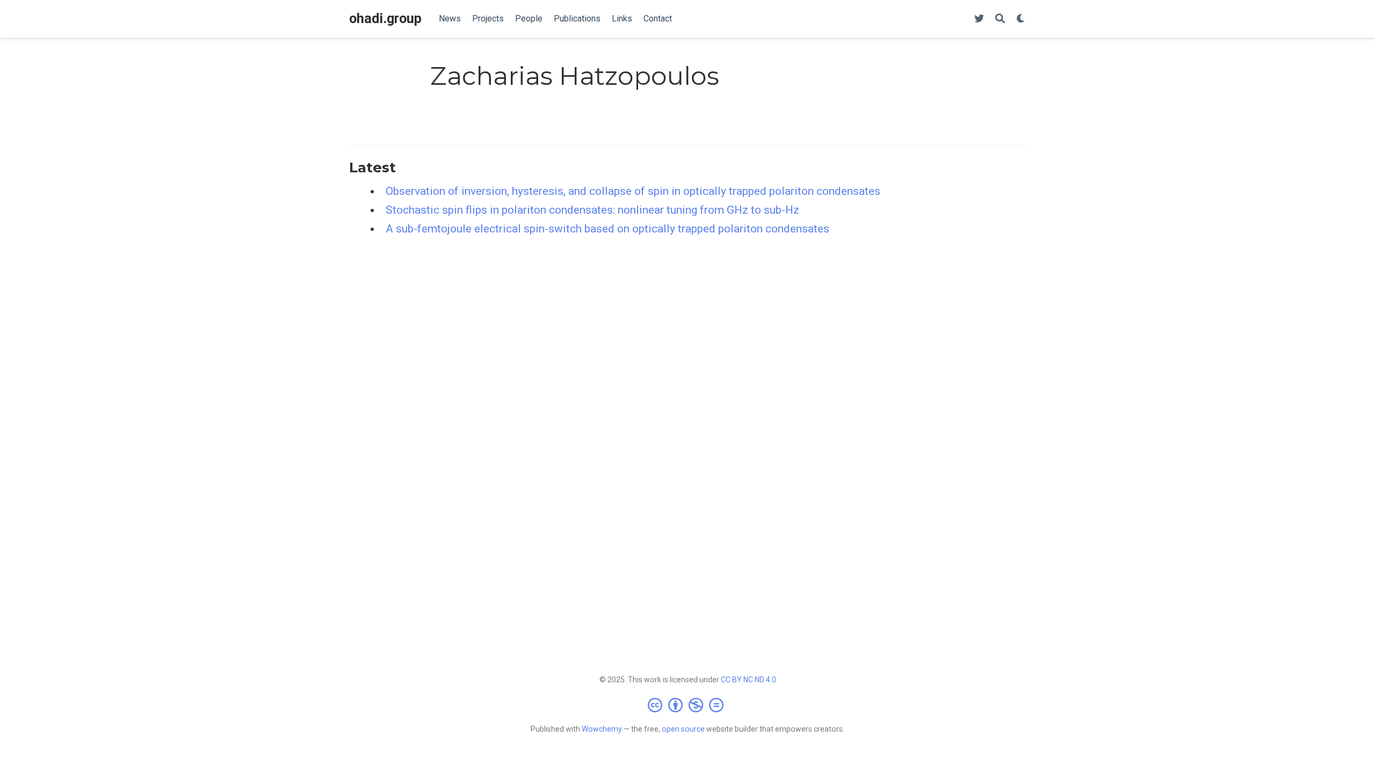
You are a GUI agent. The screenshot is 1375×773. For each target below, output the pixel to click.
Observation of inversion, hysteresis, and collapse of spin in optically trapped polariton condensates (633, 191)
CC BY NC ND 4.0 (748, 679)
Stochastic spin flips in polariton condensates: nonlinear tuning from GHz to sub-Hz (592, 209)
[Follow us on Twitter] (979, 19)
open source (683, 729)
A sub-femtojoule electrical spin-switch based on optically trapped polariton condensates (607, 228)
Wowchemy (602, 729)
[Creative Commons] (688, 705)
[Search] (1000, 19)
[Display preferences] (1021, 19)
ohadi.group (385, 18)
